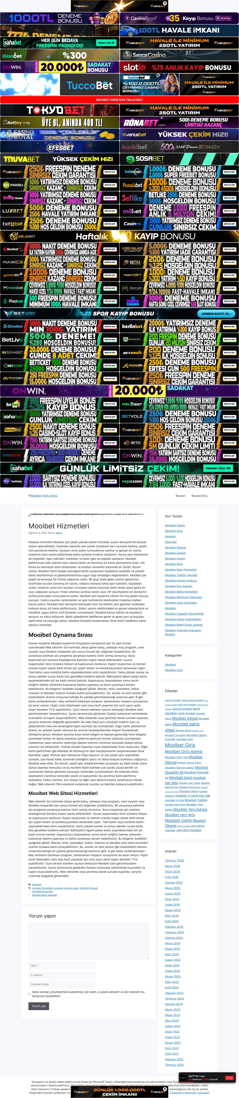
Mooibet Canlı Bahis (175, 735)
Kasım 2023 (173, 976)
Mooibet (180, 495)
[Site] (59, 171)
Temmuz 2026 (174, 860)
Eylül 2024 (172, 921)
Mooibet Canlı (198, 731)
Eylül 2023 (172, 987)
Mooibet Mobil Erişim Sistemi (184, 624)
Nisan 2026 (172, 871)
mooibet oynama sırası (66, 888)
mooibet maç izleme (189, 783)
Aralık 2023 (172, 971)
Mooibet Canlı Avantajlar (181, 602)
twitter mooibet (183, 826)
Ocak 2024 (172, 965)
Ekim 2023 (172, 982)
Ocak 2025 (172, 899)
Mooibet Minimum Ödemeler (183, 597)
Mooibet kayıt (180, 777)
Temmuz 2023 (174, 998)
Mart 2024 (172, 954)
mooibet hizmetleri (42, 888)
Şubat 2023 (172, 1026)
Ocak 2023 (172, 1031)
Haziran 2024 (174, 937)
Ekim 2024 (172, 915)
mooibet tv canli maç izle (192, 796)
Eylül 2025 (172, 877)
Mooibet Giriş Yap (176, 757)
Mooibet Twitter (196, 800)
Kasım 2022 (172, 1042)
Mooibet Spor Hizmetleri (181, 569)
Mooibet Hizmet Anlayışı (181, 580)
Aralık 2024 (172, 904)
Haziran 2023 (174, 1004)
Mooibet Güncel (175, 553)
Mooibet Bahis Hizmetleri (181, 591)
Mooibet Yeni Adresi (190, 809)
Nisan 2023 (172, 1015)
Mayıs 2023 (172, 1009)
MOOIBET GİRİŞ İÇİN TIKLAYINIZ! (119, 100)
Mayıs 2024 (172, 943)
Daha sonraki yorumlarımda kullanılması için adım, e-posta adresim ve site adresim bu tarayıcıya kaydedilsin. (88, 994)
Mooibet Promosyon (189, 787)
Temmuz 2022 (174, 1064)
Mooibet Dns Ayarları (178, 586)
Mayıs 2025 (172, 888)
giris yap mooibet (187, 704)
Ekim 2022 (172, 1048)
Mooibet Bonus (184, 730)
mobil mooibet (187, 713)
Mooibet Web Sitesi (175, 804)
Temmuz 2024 (174, 932)
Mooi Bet (171, 542)
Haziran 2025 (174, 882)
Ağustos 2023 (174, 993)
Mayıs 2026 (172, 866)
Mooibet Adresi (175, 525)
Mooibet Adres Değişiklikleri (183, 619)
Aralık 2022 (172, 1037)
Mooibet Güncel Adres (189, 762)
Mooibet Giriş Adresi (183, 751)
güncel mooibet (182, 708)
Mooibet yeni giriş (180, 815)
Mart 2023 (172, 1020)
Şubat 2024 (172, 960)
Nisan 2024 (172, 949)
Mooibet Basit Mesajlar (44, 895)
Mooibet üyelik (178, 820)
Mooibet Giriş (199, 495)
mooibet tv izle (174, 800)
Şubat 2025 (172, 893)
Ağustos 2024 (174, 926)
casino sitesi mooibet (193, 700)
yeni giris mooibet (188, 830)
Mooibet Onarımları (42, 891)
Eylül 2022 (172, 1053)
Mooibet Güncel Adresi (179, 767)
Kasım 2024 (173, 910)
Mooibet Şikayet (89, 888)
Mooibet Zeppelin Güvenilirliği (184, 613)
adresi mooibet (173, 700)
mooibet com (184, 739)
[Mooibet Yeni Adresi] (42, 495)
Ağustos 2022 (174, 1059)
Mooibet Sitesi (188, 791)
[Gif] (119, 236)
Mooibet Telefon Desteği (181, 575)
